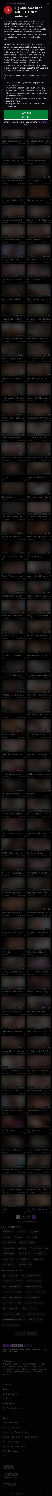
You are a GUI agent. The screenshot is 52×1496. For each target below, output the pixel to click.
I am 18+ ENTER (26, 114)
